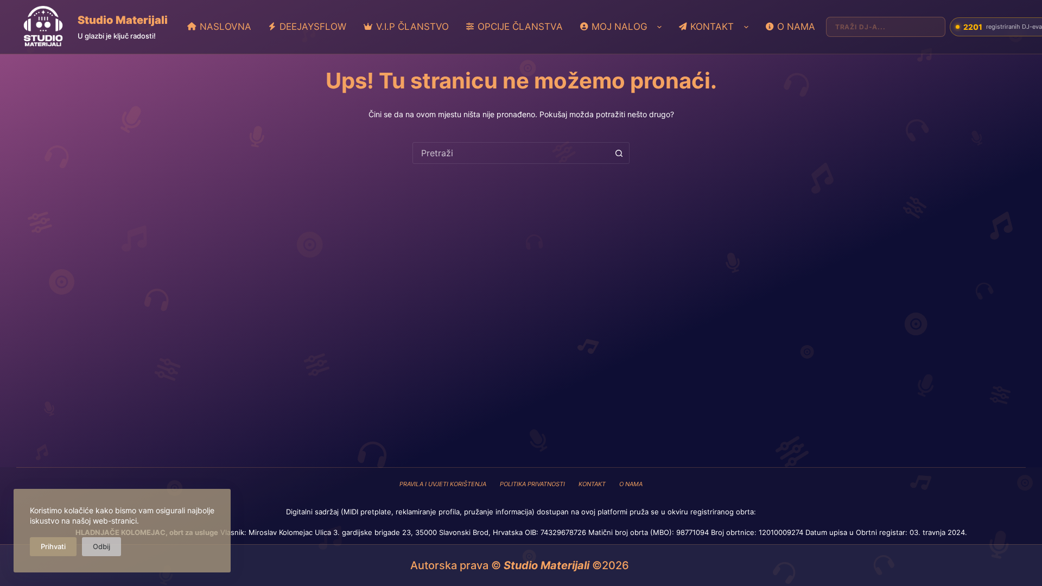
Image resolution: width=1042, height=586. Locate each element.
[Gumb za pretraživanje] (618, 153)
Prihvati (53, 546)
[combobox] (510, 153)
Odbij (101, 546)
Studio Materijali (123, 20)
